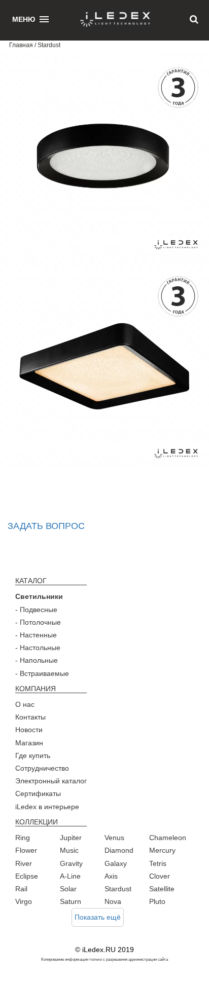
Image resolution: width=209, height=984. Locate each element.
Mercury (162, 850)
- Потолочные (38, 622)
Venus (114, 838)
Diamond (118, 850)
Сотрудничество (42, 768)
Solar (68, 889)
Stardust (117, 889)
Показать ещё (98, 917)
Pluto (157, 901)
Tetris (157, 863)
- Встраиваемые (42, 673)
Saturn (70, 901)
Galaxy (115, 863)
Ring (22, 838)
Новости (29, 730)
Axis (111, 876)
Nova (112, 901)
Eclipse (26, 876)
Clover (159, 876)
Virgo (23, 901)
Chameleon (167, 838)
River (23, 863)
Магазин (29, 743)
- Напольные (36, 660)
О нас (24, 704)
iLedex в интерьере (47, 807)
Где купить (32, 755)
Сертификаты (38, 793)
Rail (21, 889)
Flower (26, 850)
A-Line (70, 876)
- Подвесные (36, 609)
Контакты (30, 717)
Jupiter (71, 838)
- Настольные (37, 648)
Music (69, 850)
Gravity (71, 863)
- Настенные (36, 635)
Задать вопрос (46, 526)
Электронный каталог (51, 781)
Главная (21, 45)
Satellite (162, 889)
